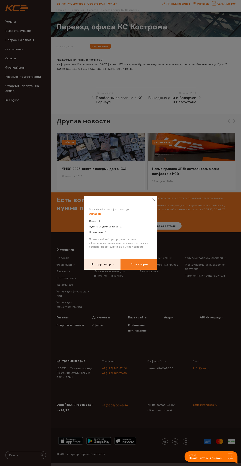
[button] (211, 458)
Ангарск (95, 213)
